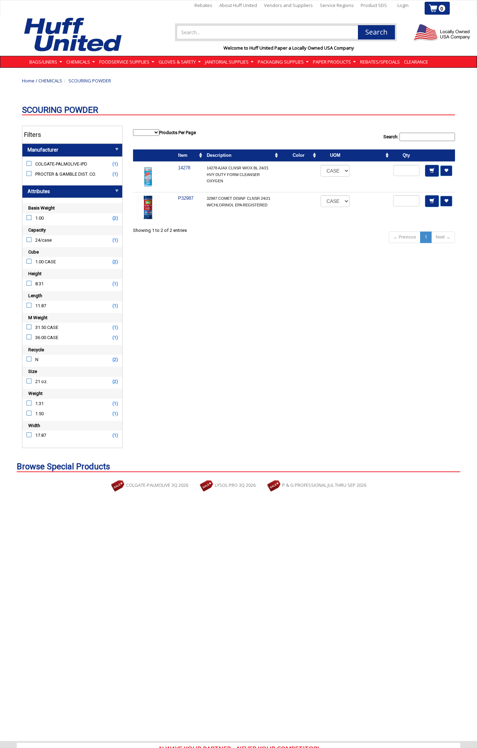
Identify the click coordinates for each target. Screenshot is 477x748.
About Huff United (238, 5)
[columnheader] (371, 155)
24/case (43, 240)
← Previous (404, 237)
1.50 (39, 413)
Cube (33, 252)
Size (32, 371)
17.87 (40, 435)
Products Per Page (177, 132)
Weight (35, 393)
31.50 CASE (46, 327)
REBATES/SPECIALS (380, 62)
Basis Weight (41, 208)
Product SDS (374, 5)
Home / (30, 81)
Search (376, 32)
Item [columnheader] (183, 155)
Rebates (203, 5)
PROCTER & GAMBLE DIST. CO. (65, 174)
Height (35, 273)
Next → (443, 237)
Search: (391, 136)
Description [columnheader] (219, 155)
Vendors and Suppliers (288, 5)
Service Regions (337, 5)
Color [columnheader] (298, 155)
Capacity (37, 230)
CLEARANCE (416, 62)
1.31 (39, 403)
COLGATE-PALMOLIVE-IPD (61, 164)
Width (34, 425)
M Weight (37, 317)
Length (35, 295)
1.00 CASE (45, 261)
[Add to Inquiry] (432, 171)
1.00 (39, 218)
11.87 (40, 305)
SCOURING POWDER (89, 81)
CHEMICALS (50, 81)
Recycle (36, 349)
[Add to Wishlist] (446, 171)
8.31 (39, 283)
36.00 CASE (46, 337)
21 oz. (41, 381)
